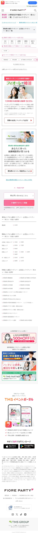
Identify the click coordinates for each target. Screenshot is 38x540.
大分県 (22, 260)
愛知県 (15, 248)
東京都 (15, 245)
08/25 (5, 42)
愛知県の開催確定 (8, 278)
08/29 (19, 42)
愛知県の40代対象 (8, 288)
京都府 (22, 251)
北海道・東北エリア (7, 242)
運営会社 (7, 495)
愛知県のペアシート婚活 (9, 320)
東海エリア (5, 248)
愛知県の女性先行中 (25, 281)
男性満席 (14, 59)
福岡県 (15, 260)
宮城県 (22, 242)
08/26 (12, 42)
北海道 (15, 242)
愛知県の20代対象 (8, 285)
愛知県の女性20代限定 (26, 320)
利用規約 (14, 495)
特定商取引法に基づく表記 (26, 495)
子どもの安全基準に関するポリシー (24, 498)
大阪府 (15, 251)
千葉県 (22, 245)
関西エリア (5, 252)
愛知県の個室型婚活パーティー (11, 316)
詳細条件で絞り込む (20, 64)
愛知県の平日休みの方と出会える (12, 299)
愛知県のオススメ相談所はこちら (19, 171)
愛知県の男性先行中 (8, 281)
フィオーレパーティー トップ (9, 22)
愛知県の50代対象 (25, 288)
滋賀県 (15, 254)
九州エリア (5, 261)
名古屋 (5, 50)
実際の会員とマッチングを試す (17, 120)
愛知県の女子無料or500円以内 (28, 278)
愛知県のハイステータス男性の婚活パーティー (15, 292)
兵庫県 (28, 251)
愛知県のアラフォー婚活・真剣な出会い (13, 309)
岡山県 (15, 257)
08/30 (26, 42)
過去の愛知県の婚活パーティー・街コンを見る (19, 180)
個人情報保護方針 (7, 498)
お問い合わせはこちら (19, 196)
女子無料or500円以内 (26, 59)
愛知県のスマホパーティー (10, 313)
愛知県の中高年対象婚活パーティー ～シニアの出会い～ (18, 302)
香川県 (22, 257)
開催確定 (6, 59)
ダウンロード (32, 2)
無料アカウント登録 (19, 203)
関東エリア (5, 245)
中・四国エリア (6, 257)
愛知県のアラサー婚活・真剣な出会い (13, 306)
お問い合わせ (19, 501)
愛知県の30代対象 (25, 285)
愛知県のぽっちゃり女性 (9, 295)
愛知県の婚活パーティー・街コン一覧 (28, 22)
